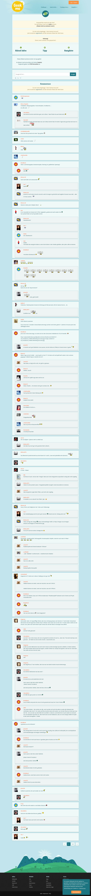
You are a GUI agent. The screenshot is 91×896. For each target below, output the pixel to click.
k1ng (22, 803)
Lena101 (25, 361)
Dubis (24, 234)
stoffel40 (23, 536)
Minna (22, 146)
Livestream (48, 883)
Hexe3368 (26, 405)
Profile (18, 78)
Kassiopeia (26, 430)
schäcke (23, 260)
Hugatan (23, 619)
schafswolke (24, 155)
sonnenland (24, 574)
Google (73, 74)
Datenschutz (15, 887)
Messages (20, 78)
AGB (13, 885)
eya (37, 59)
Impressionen (32, 883)
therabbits (26, 112)
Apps (47, 879)
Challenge (43, 7)
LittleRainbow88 (25, 131)
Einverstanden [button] (76, 892)
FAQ (30, 879)
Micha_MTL (26, 309)
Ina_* (24, 184)
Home (16, 78)
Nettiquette (14, 879)
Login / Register (73, 2)
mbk (24, 629)
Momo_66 (23, 177)
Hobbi (22, 319)
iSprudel (25, 120)
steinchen (26, 414)
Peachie (25, 376)
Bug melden (48, 885)
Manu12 (23, 353)
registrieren (39, 33)
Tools (30, 881)
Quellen (13, 881)
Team (30, 885)
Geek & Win (53, 7)
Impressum (14, 883)
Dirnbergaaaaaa (25, 96)
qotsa (22, 438)
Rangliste (74, 7)
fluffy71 (23, 303)
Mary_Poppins (24, 104)
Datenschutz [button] (82, 888)
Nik (24, 475)
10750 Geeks (66, 879)
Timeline (31, 887)
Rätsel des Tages (50, 887)
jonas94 (25, 292)
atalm (22, 138)
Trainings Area (64, 7)
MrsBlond (23, 163)
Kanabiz (25, 268)
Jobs (47, 881)
